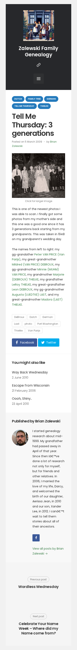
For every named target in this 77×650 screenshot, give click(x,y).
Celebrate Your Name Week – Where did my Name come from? (38, 628)
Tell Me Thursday (24, 106)
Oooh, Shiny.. (22, 398)
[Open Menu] (38, 79)
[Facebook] (36, 537)
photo (28, 324)
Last (16, 324)
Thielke (44, 106)
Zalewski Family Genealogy (38, 51)
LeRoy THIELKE (21, 284)
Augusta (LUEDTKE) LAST (29, 295)
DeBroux (19, 317)
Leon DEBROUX (22, 289)
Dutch (18, 98)
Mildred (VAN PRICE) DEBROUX (33, 264)
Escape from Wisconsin (30, 385)
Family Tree (34, 98)
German (51, 98)
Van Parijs (34, 330)
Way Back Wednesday (30, 372)
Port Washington (47, 324)
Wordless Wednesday (38, 586)
